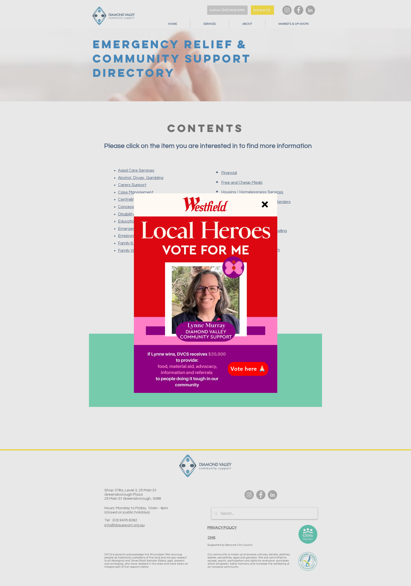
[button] (264, 204)
